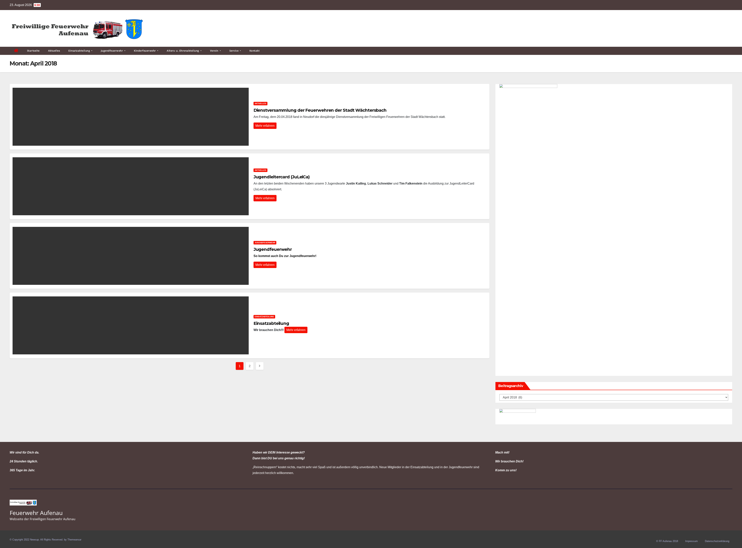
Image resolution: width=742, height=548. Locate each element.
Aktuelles (54, 50)
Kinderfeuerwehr (145, 50)
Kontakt (254, 50)
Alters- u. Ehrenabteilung (183, 50)
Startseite (33, 50)
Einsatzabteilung (79, 50)
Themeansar (74, 539)
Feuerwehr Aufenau (36, 513)
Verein (214, 50)
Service (234, 50)
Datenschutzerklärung (717, 541)
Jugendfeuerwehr (112, 50)
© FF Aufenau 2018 (667, 541)
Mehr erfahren (265, 125)
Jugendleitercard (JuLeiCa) (282, 177)
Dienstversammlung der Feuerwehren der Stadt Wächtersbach (320, 110)
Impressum (691, 541)
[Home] (16, 51)
